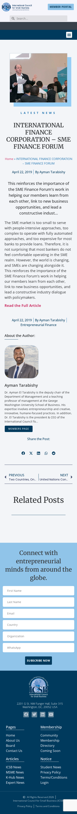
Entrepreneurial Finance (38, 325)
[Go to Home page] (38, 687)
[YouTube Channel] (51, 714)
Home (9, 159)
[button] (69, 34)
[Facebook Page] (26, 714)
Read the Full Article (23, 305)
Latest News (38, 113)
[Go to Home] (17, 7)
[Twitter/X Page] (34, 714)
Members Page (18, 428)
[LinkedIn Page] (42, 714)
